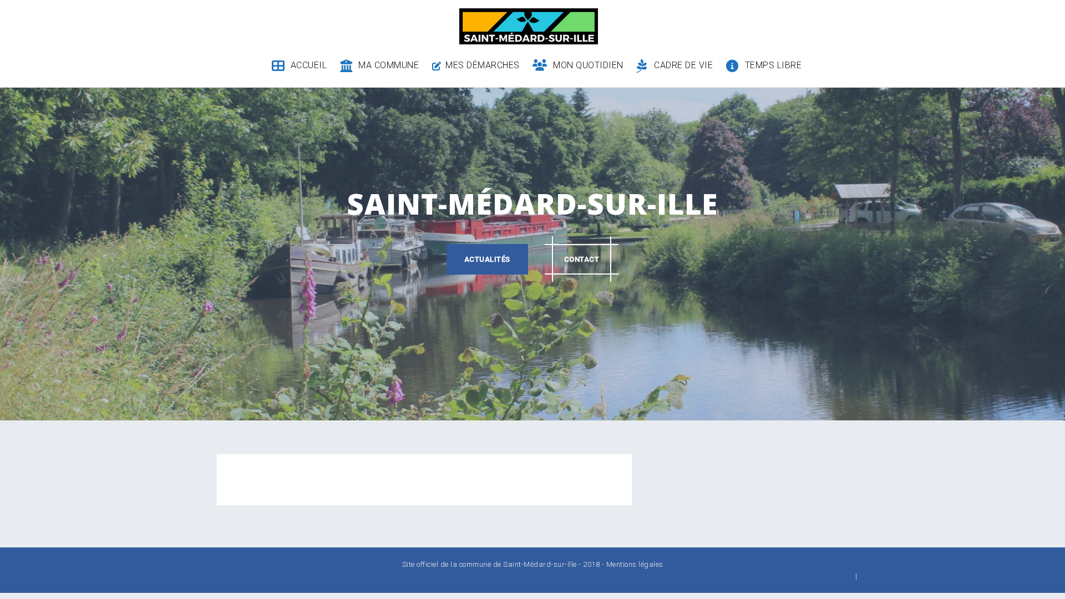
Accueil (309, 65)
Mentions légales (634, 564)
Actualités (487, 259)
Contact (582, 259)
